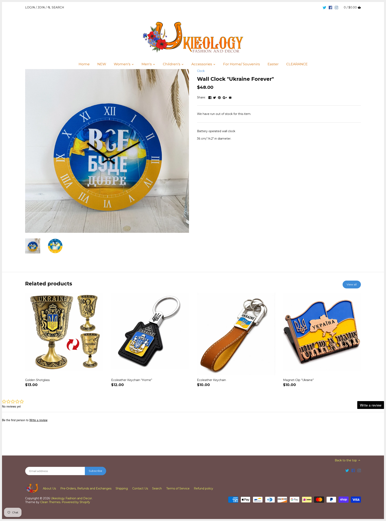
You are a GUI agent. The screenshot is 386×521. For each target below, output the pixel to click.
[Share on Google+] (225, 97)
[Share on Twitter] (214, 97)
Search (157, 488)
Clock (201, 71)
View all (352, 284)
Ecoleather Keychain (211, 380)
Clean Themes (50, 502)
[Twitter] (324, 7)
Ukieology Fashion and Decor (71, 498)
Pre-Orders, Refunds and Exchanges (85, 488)
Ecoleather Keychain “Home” (131, 380)
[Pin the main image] (219, 97)
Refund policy (203, 488)
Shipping (122, 488)
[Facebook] (330, 7)
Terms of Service (178, 488)
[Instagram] (336, 7)
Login (30, 7)
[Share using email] (230, 97)
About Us (49, 488)
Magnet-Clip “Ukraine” (298, 380)
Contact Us (140, 488)
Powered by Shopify (76, 502)
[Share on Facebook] (209, 97)
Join (41, 7)
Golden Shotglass (37, 380)
